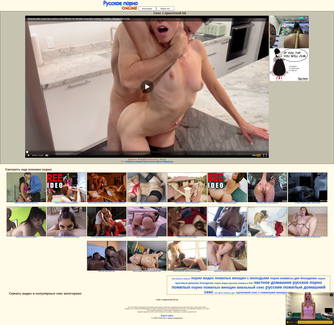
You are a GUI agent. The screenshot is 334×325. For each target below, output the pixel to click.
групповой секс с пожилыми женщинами (264, 292)
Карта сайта (167, 316)
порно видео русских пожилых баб (233, 283)
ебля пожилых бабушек (181, 279)
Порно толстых (149, 161)
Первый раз (168, 161)
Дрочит (159, 161)
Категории (147, 9)
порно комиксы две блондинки (293, 278)
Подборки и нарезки (134, 161)
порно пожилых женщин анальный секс (227, 287)
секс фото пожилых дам (224, 293)
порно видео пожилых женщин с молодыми (230, 278)
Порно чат (165, 9)
